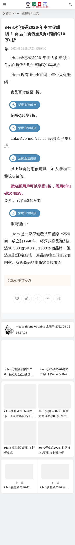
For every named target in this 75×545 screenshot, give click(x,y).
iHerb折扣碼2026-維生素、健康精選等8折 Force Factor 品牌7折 (20, 416)
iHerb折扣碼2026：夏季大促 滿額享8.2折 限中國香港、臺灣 (53, 416)
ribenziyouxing (35, 326)
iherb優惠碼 (22, 13)
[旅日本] (38, 5)
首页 (8, 13)
